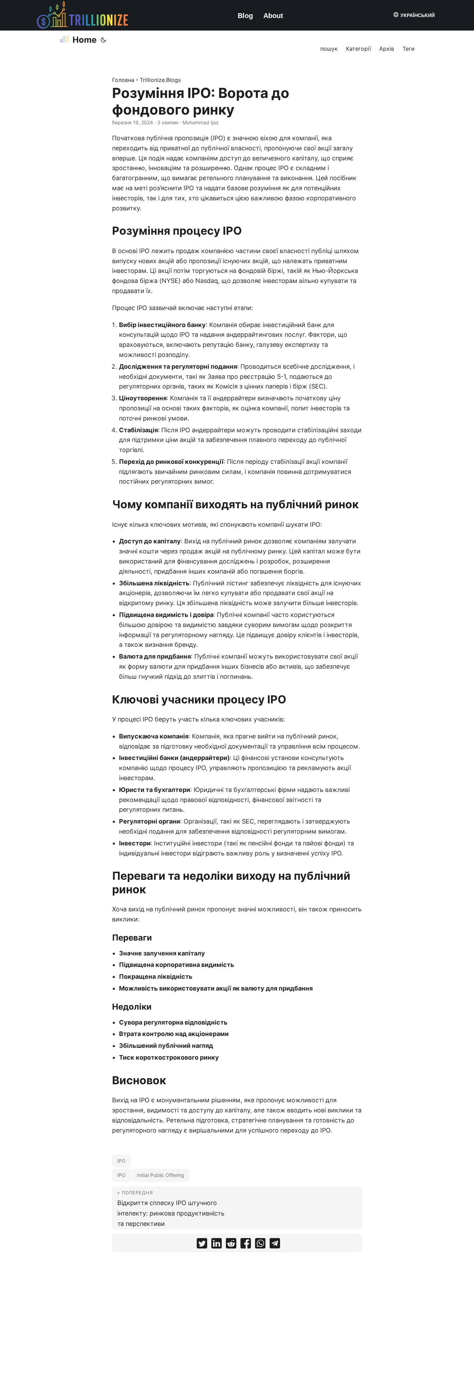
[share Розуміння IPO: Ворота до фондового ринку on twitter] (202, 1245)
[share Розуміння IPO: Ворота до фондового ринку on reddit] (231, 1245)
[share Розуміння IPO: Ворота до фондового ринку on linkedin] (216, 1245)
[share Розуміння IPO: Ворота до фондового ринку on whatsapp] (260, 1245)
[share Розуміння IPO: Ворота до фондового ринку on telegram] (275, 1245)
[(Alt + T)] (103, 40)
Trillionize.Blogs (160, 79)
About (273, 15)
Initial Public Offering (160, 1175)
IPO (121, 1161)
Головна (123, 79)
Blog (245, 15)
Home (84, 40)
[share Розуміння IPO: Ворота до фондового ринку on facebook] (245, 1245)
